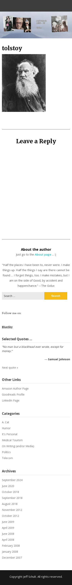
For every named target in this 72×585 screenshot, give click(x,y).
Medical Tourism (12, 440)
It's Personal (9, 434)
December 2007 (12, 557)
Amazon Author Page (15, 388)
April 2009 (8, 528)
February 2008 (11, 545)
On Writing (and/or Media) (18, 446)
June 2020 (8, 486)
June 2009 (8, 522)
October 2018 (10, 492)
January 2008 (10, 551)
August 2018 (9, 504)
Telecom (7, 458)
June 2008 (8, 534)
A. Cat (5, 422)
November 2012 (12, 510)
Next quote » (10, 367)
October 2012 (10, 516)
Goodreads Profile (13, 394)
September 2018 (12, 498)
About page (43, 254)
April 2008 (8, 539)
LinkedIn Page (10, 400)
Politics (6, 452)
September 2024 (12, 480)
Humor (6, 428)
